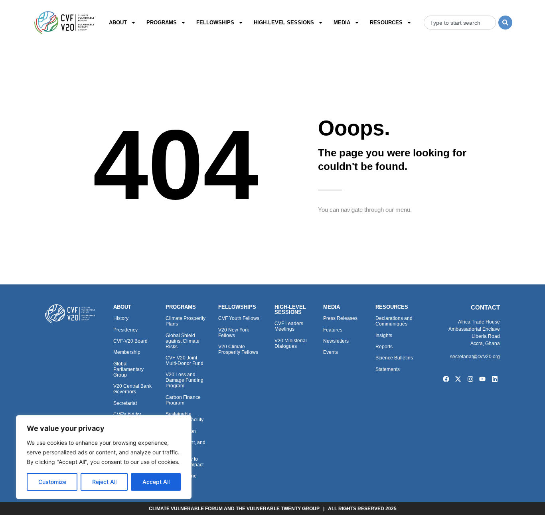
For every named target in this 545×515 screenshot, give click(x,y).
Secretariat (125, 403)
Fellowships (215, 23)
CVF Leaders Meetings (288, 326)
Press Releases (340, 318)
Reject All (104, 481)
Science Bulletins (394, 358)
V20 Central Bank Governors (132, 389)
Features (332, 330)
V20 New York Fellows (233, 332)
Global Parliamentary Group (128, 369)
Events (330, 352)
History (120, 318)
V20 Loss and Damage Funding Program (184, 380)
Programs (161, 23)
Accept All (156, 481)
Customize (52, 481)
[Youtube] (483, 379)
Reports (384, 346)
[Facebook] (446, 379)
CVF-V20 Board (130, 341)
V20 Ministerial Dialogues (290, 343)
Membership (126, 352)
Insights (383, 335)
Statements (387, 369)
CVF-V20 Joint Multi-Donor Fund (184, 360)
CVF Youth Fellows (238, 318)
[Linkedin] (495, 379)
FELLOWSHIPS (237, 307)
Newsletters (336, 341)
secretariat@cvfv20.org (475, 356)
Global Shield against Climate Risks (182, 341)
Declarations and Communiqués (394, 321)
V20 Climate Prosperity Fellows (238, 349)
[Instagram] (470, 379)
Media (342, 23)
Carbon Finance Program (183, 400)
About (118, 23)
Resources (386, 23)
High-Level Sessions (284, 23)
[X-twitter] (458, 379)
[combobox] (460, 23)
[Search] (505, 23)
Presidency (125, 330)
